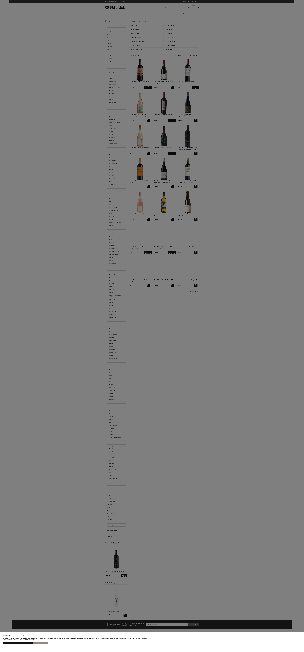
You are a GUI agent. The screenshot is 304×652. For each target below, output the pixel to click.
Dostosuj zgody (27, 643)
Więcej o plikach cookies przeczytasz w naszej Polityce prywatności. (18, 639)
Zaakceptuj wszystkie (40, 643)
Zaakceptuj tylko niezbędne (11, 643)
